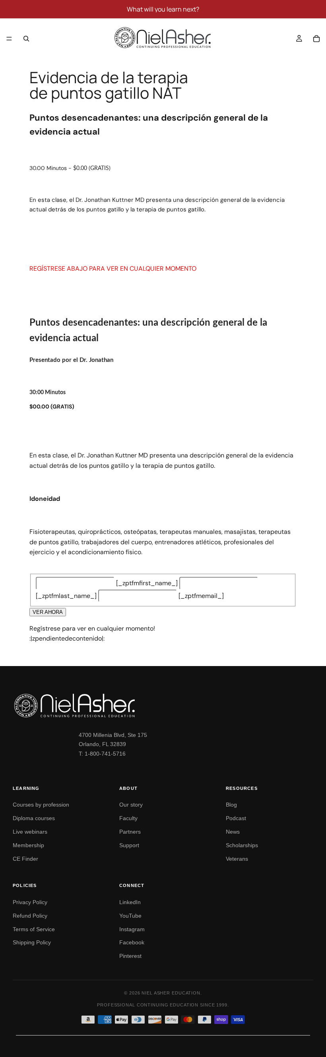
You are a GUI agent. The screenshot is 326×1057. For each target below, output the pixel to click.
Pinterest (130, 956)
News (233, 831)
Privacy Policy (30, 902)
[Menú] (9, 38)
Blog (231, 804)
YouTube (130, 915)
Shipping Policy (32, 942)
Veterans (237, 859)
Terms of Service (34, 929)
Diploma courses (34, 818)
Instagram (132, 929)
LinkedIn (130, 902)
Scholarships (242, 845)
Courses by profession (41, 804)
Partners (130, 831)
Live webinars (30, 831)
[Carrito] (316, 38)
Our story (131, 804)
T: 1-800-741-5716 (102, 753)
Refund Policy (30, 915)
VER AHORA (48, 612)
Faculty (128, 818)
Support (129, 845)
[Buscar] (26, 38)
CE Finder (25, 859)
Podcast (236, 818)
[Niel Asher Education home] (163, 705)
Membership (28, 845)
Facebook (131, 942)
